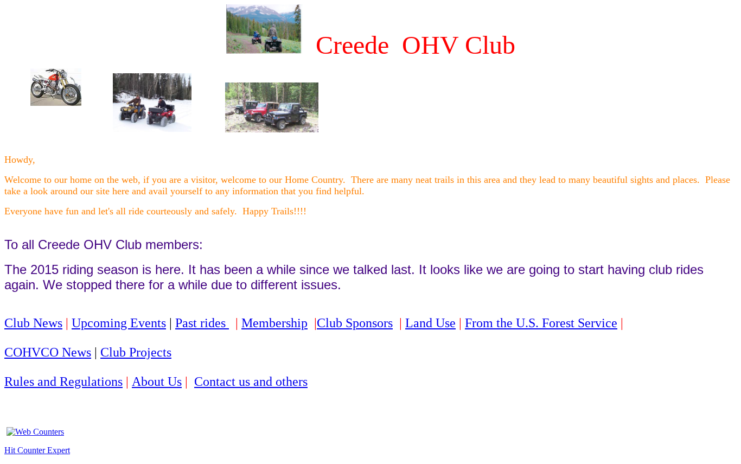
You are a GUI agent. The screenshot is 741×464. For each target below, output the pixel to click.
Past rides (202, 323)
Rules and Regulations (63, 381)
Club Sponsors (355, 323)
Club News (33, 323)
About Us (157, 381)
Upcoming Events (119, 323)
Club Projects (135, 352)
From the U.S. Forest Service (541, 323)
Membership (274, 323)
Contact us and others (251, 381)
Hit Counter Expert (37, 450)
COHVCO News (47, 352)
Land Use (430, 323)
